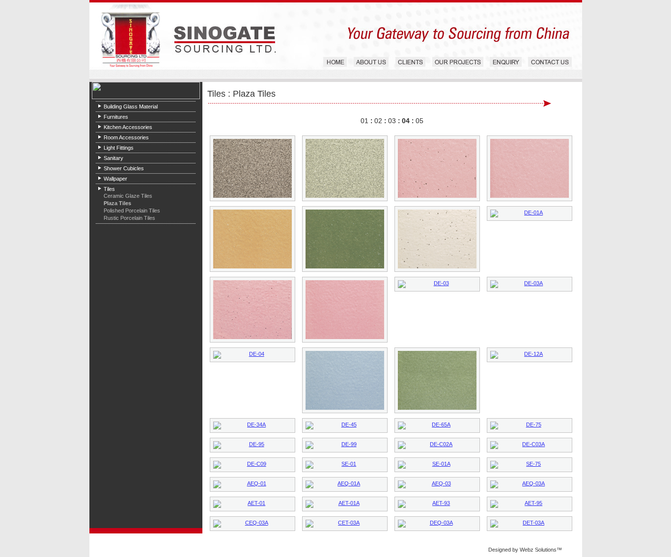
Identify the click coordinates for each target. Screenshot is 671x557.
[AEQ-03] (437, 484)
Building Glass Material (131, 106)
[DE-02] (252, 310)
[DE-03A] (529, 284)
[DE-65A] (437, 425)
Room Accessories (126, 137)
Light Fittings (119, 148)
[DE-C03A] (529, 445)
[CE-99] (345, 168)
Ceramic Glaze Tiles (128, 196)
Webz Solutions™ (541, 550)
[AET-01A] (345, 504)
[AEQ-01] (252, 484)
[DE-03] (437, 284)
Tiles (109, 189)
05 (419, 121)
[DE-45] (345, 425)
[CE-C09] (345, 239)
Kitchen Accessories (128, 127)
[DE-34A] (252, 425)
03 (392, 121)
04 (406, 121)
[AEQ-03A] (529, 484)
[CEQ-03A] (252, 523)
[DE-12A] (529, 354)
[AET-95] (529, 504)
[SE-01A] (437, 464)
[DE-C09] (252, 464)
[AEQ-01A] (345, 484)
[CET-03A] (345, 523)
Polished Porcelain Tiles (132, 210)
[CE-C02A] (529, 168)
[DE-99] (345, 445)
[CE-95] (252, 168)
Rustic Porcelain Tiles (129, 218)
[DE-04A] (345, 380)
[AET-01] (252, 504)
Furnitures (116, 117)
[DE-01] (437, 239)
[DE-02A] (345, 310)
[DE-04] (252, 354)
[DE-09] (437, 380)
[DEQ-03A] (437, 523)
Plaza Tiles (117, 203)
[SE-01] (345, 464)
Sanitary (113, 158)
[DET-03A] (529, 523)
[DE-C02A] (437, 445)
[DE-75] (529, 425)
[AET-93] (437, 504)
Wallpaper (115, 179)
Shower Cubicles (124, 168)
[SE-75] (529, 464)
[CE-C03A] (252, 239)
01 (364, 121)
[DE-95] (252, 445)
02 (378, 121)
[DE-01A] (529, 213)
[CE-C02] (437, 168)
